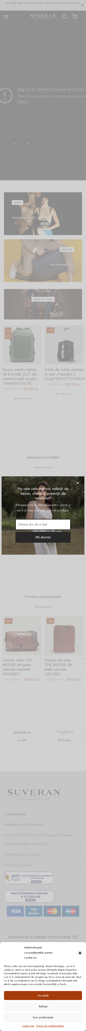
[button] (80, 953)
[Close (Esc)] (77, 483)
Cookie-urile (28, 1026)
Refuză (43, 1006)
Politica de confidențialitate (50, 1026)
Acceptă (43, 995)
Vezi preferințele (43, 1017)
